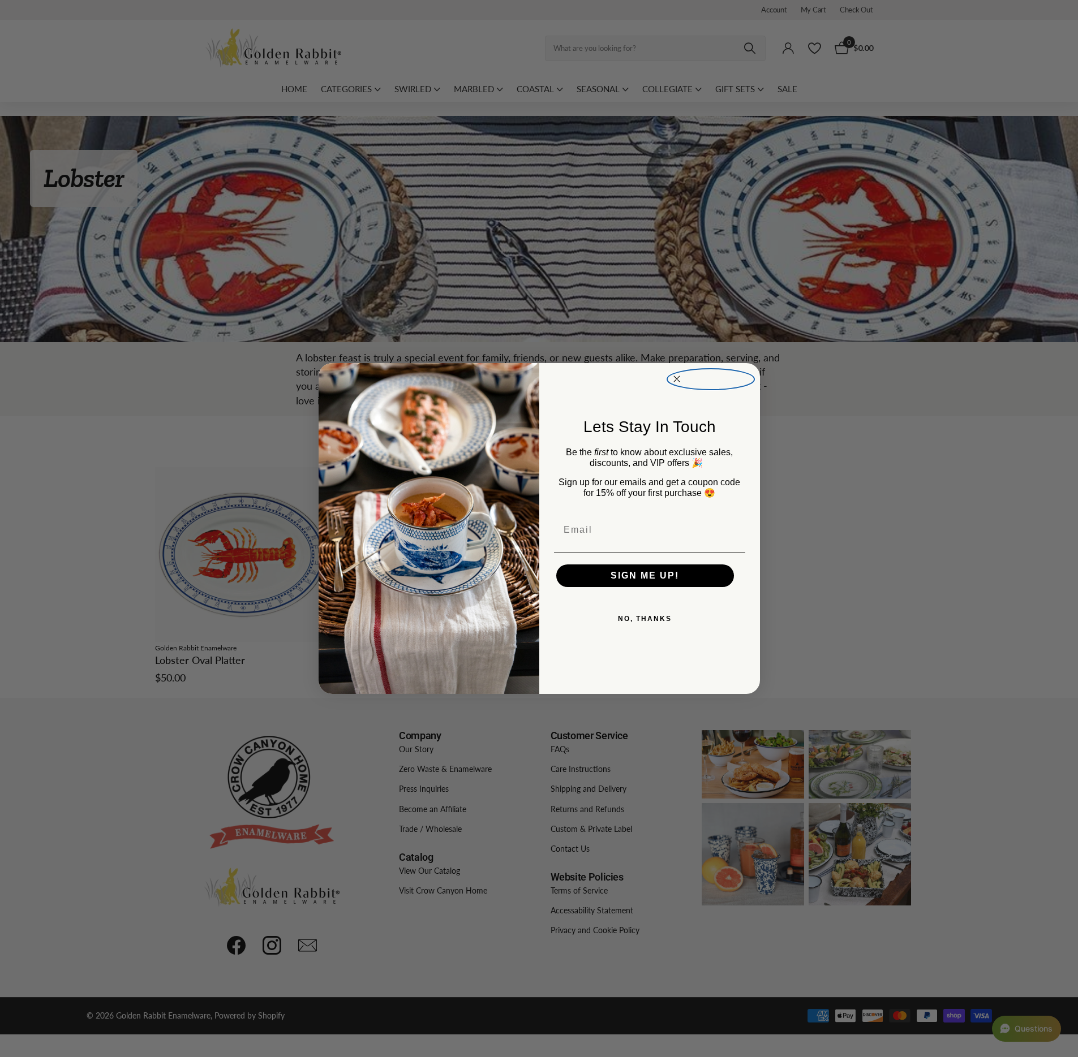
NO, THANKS (645, 619)
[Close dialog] (710, 379)
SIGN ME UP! (645, 575)
